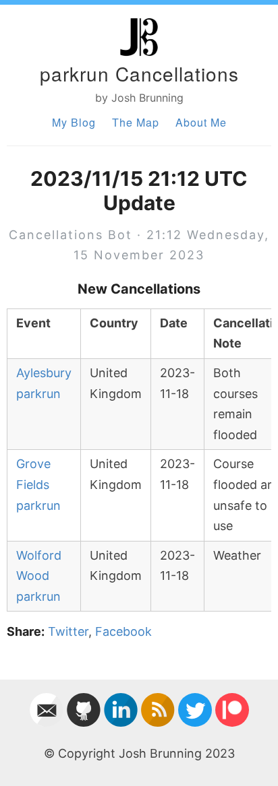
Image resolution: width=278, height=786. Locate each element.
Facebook (123, 631)
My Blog (74, 122)
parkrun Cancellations (139, 73)
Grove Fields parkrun (38, 484)
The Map (135, 122)
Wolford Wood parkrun (38, 575)
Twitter (68, 631)
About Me (201, 122)
